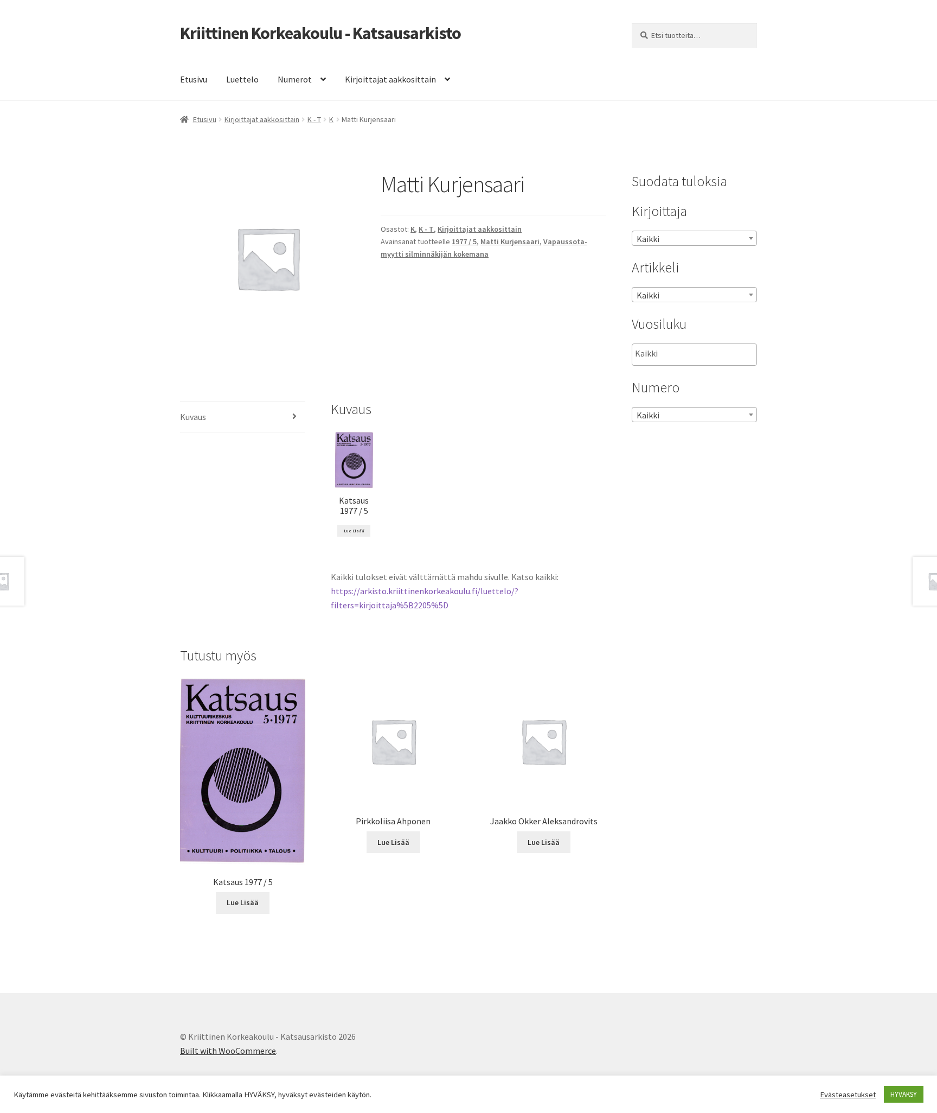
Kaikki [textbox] (648, 238)
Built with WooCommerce (228, 1050)
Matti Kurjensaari (510, 241)
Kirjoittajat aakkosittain (390, 79)
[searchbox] (689, 354)
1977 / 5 (464, 241)
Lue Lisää (354, 530)
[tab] (242, 418)
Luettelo (242, 79)
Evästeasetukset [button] (848, 1094)
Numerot (295, 79)
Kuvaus (193, 416)
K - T (314, 119)
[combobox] (694, 238)
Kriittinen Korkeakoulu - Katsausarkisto (320, 33)
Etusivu (193, 79)
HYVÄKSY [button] (903, 1094)
